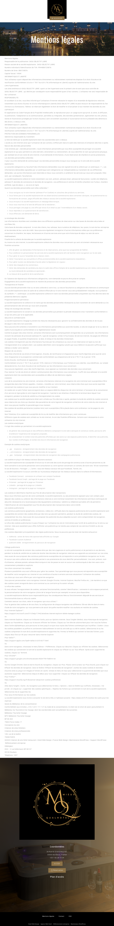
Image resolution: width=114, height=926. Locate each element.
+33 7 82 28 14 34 (57, 858)
